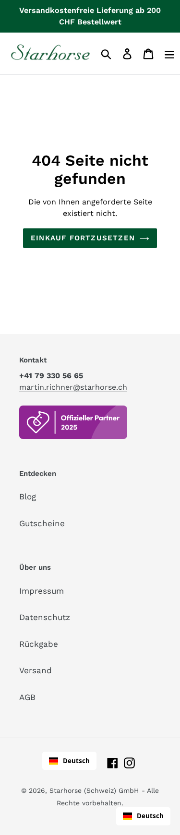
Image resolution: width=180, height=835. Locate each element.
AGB (27, 697)
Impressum (41, 591)
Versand (35, 670)
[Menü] (169, 53)
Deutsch (76, 760)
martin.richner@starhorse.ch (73, 387)
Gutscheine (42, 523)
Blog (27, 496)
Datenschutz (44, 617)
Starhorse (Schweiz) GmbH (94, 790)
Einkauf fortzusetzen (83, 238)
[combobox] (69, 761)
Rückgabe (38, 644)
